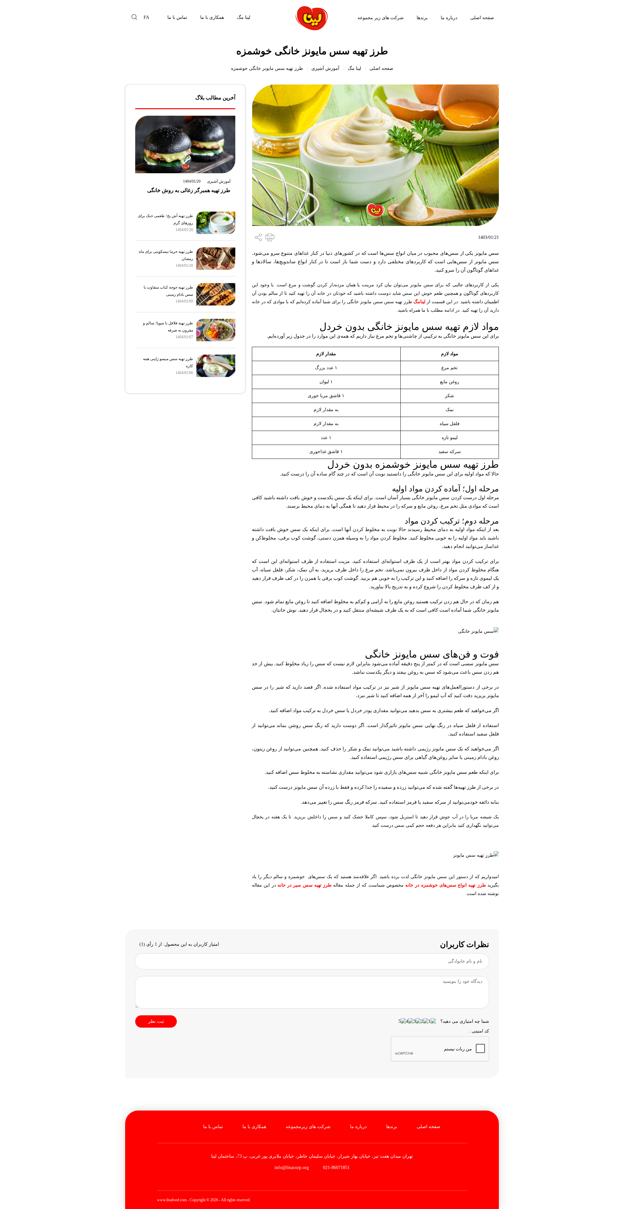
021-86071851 (336, 1167)
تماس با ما (177, 17)
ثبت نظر (156, 1021)
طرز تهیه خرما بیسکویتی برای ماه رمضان (166, 255)
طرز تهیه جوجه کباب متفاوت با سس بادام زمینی (168, 291)
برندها (422, 17)
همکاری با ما (212, 17)
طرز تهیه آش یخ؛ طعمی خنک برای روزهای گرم (165, 219)
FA (146, 17)
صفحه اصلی (482, 17)
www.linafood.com (172, 1200)
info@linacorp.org (292, 1167)
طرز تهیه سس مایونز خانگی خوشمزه (267, 68)
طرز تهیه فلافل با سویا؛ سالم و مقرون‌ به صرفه (168, 326)
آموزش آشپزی (325, 68)
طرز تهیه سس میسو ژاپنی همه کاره (168, 362)
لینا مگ (243, 17)
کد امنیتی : (479, 1031)
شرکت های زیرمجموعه (308, 1126)
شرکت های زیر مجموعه (381, 17)
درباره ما (449, 17)
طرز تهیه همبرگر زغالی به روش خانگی (188, 190)
